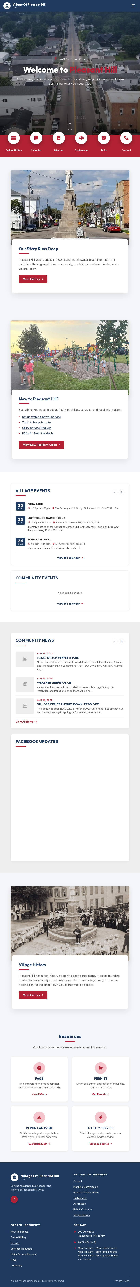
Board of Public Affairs (86, 1192)
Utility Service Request (36, 428)
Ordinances (80, 1198)
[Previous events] (115, 492)
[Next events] (121, 492)
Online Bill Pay (18, 1237)
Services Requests (21, 1248)
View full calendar (68, 557)
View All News (24, 721)
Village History (81, 1215)
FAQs (14, 1259)
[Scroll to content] (70, 126)
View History (31, 279)
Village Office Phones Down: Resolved (68, 704)
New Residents (19, 1231)
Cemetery (16, 1265)
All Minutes (79, 1203)
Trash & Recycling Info (36, 422)
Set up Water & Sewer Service (41, 417)
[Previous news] (115, 641)
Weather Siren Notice (54, 682)
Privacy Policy (122, 1281)
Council (77, 1181)
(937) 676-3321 (87, 1241)
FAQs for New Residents (37, 433)
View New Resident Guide (40, 444)
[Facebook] (14, 1199)
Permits (15, 1243)
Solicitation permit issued (58, 657)
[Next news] (121, 641)
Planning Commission (85, 1186)
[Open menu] (133, 6)
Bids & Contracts (83, 1209)
